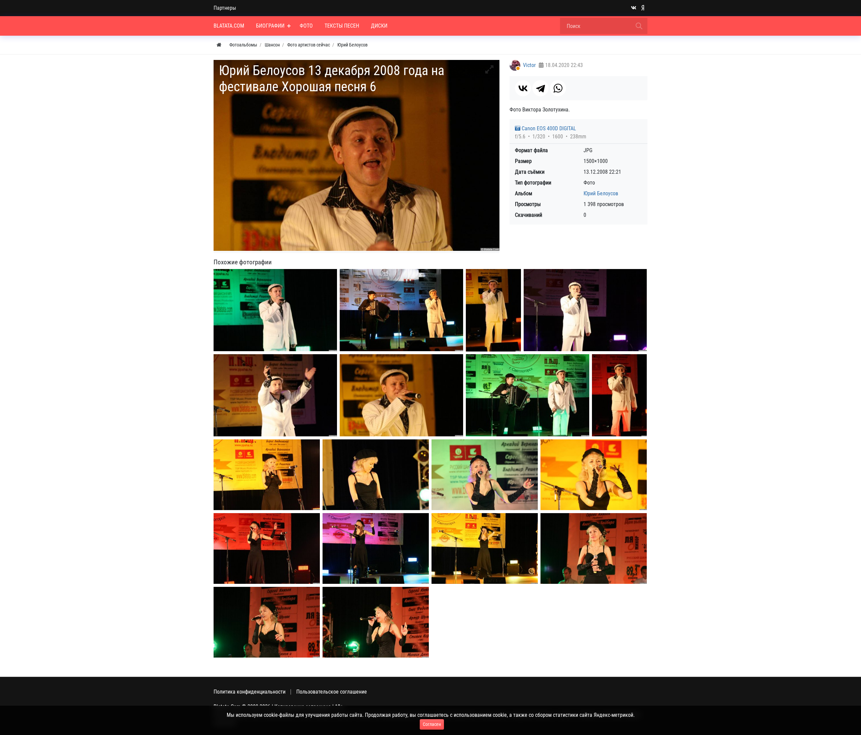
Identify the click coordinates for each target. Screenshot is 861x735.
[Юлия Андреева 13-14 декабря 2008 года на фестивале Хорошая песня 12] (376, 622)
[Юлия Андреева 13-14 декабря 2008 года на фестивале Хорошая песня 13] (267, 622)
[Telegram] (540, 88)
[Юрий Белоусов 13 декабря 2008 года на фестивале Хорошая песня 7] (401, 395)
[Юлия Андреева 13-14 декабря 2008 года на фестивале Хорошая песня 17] (267, 548)
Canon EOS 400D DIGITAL (548, 128)
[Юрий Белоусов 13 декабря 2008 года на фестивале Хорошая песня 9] (619, 395)
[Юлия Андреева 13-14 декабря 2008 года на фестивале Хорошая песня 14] (593, 548)
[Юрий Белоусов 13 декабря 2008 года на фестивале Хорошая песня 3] (493, 310)
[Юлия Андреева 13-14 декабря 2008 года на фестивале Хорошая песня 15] (485, 548)
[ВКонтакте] (523, 88)
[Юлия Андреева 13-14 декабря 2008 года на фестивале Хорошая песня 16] (376, 548)
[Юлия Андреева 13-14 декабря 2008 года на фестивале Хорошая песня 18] (593, 474)
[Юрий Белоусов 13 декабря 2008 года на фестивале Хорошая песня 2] (401, 310)
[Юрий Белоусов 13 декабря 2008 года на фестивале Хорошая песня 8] (527, 395)
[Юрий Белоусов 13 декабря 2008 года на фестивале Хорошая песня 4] (585, 310)
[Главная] (219, 45)
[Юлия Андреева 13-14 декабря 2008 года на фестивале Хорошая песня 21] (376, 474)
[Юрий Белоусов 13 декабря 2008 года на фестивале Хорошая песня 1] (275, 310)
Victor (529, 65)
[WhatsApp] (558, 88)
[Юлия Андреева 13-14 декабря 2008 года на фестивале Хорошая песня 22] (267, 474)
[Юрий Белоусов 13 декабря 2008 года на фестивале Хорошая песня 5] (275, 395)
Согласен (432, 724)
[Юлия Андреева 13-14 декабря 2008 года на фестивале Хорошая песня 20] (485, 474)
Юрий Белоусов (601, 193)
